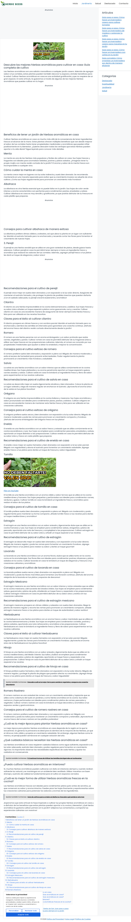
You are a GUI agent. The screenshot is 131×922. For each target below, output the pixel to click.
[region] (23, 905)
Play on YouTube (11, 490)
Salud (98, 3)
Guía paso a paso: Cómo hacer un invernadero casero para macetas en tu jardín (114, 43)
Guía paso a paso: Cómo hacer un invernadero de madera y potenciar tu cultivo (113, 32)
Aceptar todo (23, 914)
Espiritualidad (108, 84)
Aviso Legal (69, 919)
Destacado (109, 3)
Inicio (75, 3)
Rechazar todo (31, 911)
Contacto (123, 3)
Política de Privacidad (55, 919)
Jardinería (86, 3)
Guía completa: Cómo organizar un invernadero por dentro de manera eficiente (113, 62)
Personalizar (14, 911)
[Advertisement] (49, 24)
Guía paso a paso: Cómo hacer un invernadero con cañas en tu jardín (113, 52)
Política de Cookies (83, 919)
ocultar (20, 817)
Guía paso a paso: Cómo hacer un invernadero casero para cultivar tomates (113, 21)
